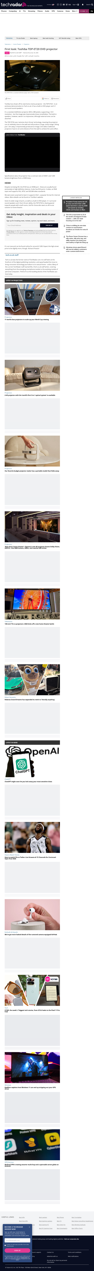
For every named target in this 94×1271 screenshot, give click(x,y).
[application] (32, 152)
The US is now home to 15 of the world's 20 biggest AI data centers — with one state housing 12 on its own (76, 217)
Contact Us (50, 1252)
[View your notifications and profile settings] (83, 4)
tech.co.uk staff (16, 53)
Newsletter (56, 98)
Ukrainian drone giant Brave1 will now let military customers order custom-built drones (76, 249)
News (7, 53)
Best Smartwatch (62, 1228)
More (74, 11)
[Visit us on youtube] (64, 4)
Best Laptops (43, 1217)
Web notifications (73, 1256)
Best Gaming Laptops (45, 1221)
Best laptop (33, 38)
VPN (53, 11)
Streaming (31, 11)
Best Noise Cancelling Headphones (82, 1221)
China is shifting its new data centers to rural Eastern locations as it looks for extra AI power (77, 228)
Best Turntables (76, 1217)
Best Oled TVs (61, 1225)
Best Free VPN (23, 1221)
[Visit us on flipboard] (67, 4)
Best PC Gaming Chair (46, 1228)
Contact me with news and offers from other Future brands (18, 1245)
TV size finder (20, 38)
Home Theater (17, 44)
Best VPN (78, 38)
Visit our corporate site (71, 1239)
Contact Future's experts (33, 1252)
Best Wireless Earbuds (78, 1225)
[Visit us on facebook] (58, 4)
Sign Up (17, 1250)
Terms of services (28, 230)
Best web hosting (48, 38)
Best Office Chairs (77, 1228)
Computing (13, 11)
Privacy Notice (10, 232)
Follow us (46, 98)
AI (20, 11)
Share (9, 98)
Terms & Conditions (15, 1258)
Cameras (60, 11)
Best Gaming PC (44, 1225)
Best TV (59, 1221)
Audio (47, 11)
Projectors (26, 44)
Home (68, 11)
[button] (89, 4)
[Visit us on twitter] (61, 4)
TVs (24, 11)
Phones (4, 11)
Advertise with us (52, 1256)
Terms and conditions (74, 1252)
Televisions (8, 44)
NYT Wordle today (64, 38)
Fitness (40, 11)
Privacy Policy (24, 1257)
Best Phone (60, 1217)
